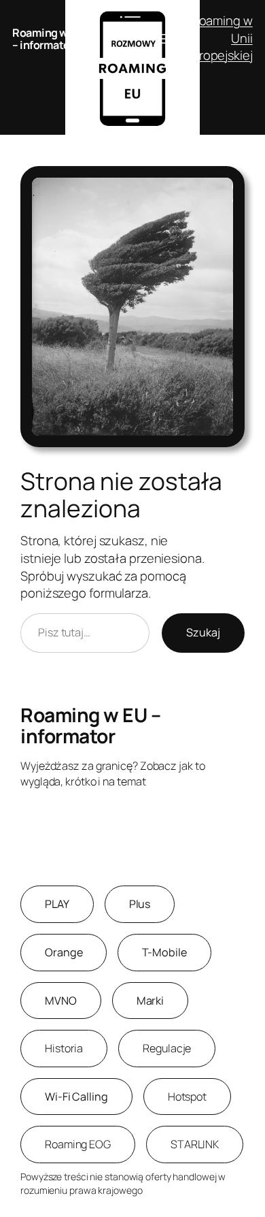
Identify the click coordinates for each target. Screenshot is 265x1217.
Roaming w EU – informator (47, 38)
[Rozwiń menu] (161, 39)
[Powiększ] (227, 184)
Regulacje (167, 1048)
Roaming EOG (78, 1144)
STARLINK (195, 1144)
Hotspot (187, 1096)
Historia (64, 1048)
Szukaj (203, 632)
